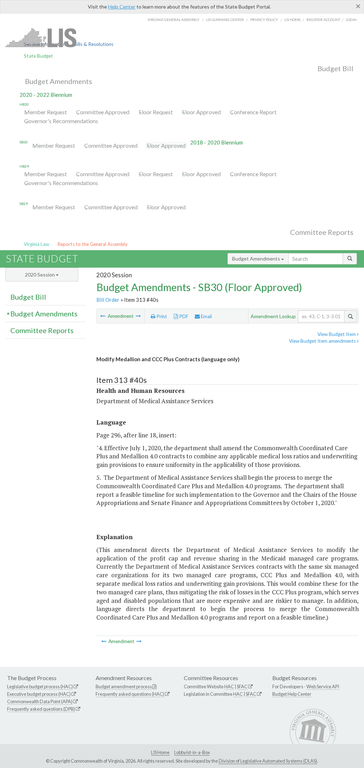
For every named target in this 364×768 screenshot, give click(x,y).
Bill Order (107, 299)
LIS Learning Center (225, 19)
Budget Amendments (58, 81)
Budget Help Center (291, 694)
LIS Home (160, 752)
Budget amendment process (124, 686)
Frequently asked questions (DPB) (41, 709)
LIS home (292, 19)
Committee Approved (102, 112)
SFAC (242, 686)
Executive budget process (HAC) (39, 694)
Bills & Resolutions (93, 44)
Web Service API (322, 686)
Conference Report (253, 112)
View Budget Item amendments (323, 341)
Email (206, 316)
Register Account (323, 19)
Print (161, 316)
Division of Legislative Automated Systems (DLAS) (268, 761)
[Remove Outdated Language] (103, 316)
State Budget (38, 56)
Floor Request (156, 112)
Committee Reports (321, 232)
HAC (229, 686)
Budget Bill (335, 68)
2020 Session (40, 275)
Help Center (121, 7)
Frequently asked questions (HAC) (130, 694)
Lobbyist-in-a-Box (192, 752)
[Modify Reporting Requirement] (138, 316)
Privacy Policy (264, 19)
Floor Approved (201, 112)
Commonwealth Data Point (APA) (40, 701)
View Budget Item (337, 334)
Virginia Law (36, 244)
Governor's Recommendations (61, 120)
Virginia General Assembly (173, 19)
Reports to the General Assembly (92, 244)
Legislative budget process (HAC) (40, 686)
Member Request (45, 112)
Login (351, 19)
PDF (183, 316)
